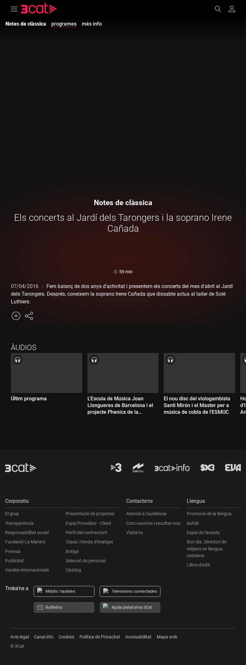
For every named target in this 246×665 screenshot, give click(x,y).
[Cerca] (221, 9)
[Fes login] (232, 9)
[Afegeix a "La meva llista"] (16, 316)
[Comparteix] (29, 316)
